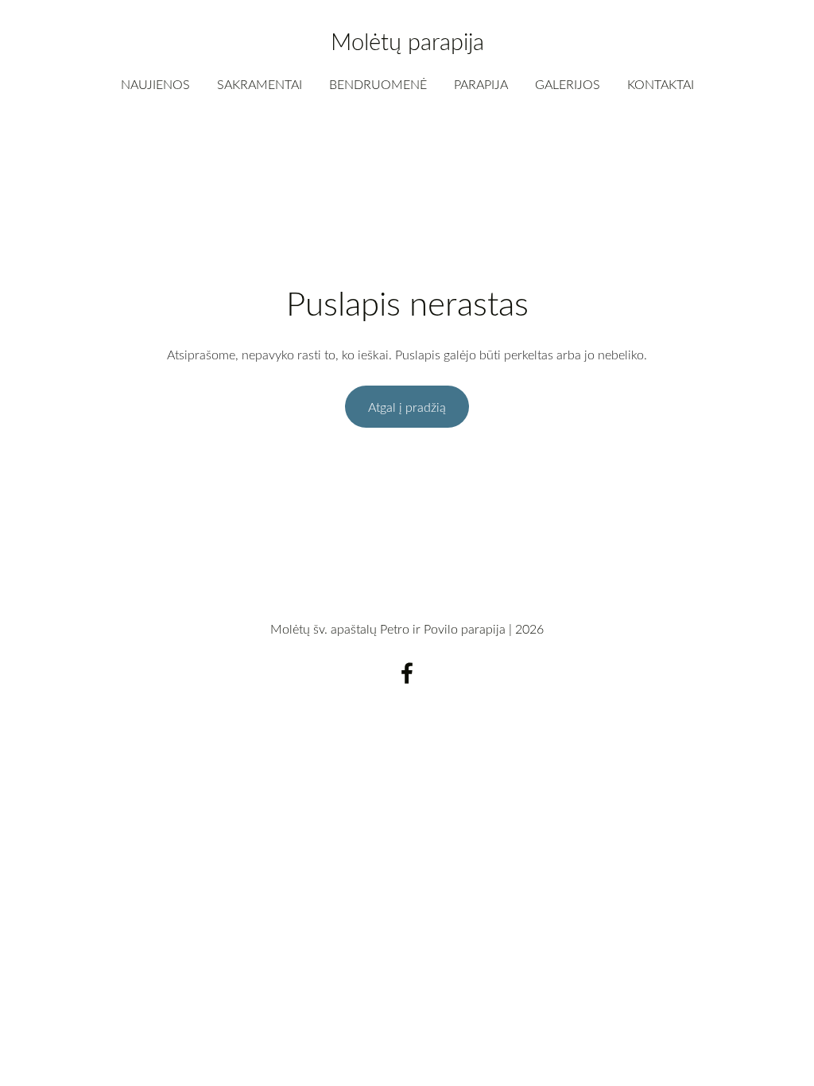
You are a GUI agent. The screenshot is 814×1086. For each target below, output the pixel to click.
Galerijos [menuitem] (567, 84)
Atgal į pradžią (407, 407)
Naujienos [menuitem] (155, 84)
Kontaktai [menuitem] (660, 84)
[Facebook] (407, 673)
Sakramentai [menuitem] (259, 84)
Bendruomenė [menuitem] (378, 84)
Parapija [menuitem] (481, 84)
